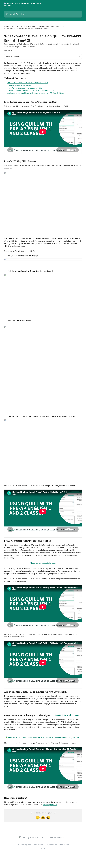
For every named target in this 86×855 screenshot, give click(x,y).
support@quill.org (50, 805)
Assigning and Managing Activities (51, 26)
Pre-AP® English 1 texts (67, 715)
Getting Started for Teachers (26, 26)
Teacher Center (38, 845)
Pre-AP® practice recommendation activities (25, 88)
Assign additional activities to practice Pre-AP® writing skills (31, 90)
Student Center (64, 845)
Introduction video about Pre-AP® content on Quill (27, 83)
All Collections (9, 26)
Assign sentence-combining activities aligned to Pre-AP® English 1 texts (35, 93)
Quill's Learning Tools (23, 845)
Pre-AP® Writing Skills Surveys (19, 85)
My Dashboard (52, 845)
